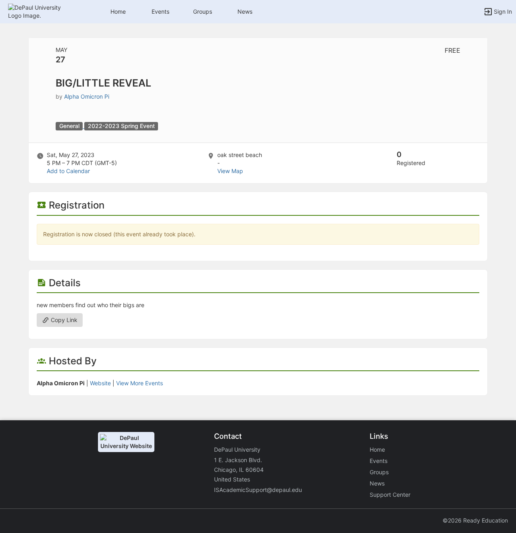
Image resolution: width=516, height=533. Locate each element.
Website (100, 383)
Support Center (390, 494)
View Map (230, 170)
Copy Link (63, 319)
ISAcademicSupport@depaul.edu (258, 489)
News (244, 11)
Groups (202, 11)
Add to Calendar (68, 170)
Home (377, 449)
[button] (41, 11)
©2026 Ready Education (475, 520)
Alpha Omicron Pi (86, 96)
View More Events (139, 383)
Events (160, 11)
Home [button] (118, 11)
